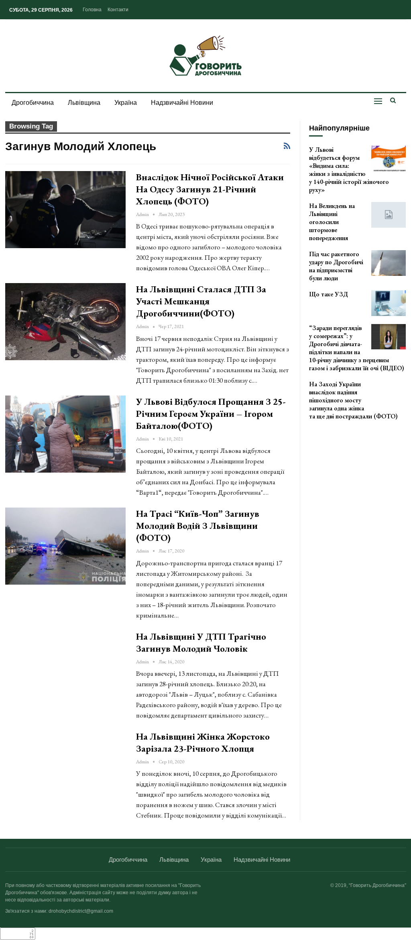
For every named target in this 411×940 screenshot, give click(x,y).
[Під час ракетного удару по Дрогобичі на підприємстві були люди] (388, 263)
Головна (92, 9)
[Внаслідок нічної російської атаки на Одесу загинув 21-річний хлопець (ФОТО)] (65, 209)
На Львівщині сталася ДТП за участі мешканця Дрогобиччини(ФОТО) (201, 301)
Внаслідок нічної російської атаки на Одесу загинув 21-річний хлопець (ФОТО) (210, 189)
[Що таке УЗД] (388, 303)
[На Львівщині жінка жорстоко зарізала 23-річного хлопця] (65, 768)
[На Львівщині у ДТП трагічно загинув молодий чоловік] (65, 669)
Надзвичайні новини (182, 102)
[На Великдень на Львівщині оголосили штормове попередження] (388, 215)
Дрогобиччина (33, 102)
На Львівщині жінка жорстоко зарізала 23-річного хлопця (203, 742)
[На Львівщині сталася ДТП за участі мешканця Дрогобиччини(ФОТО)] (65, 321)
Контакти (118, 9)
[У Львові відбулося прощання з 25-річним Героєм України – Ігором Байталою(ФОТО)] (65, 434)
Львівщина (84, 102)
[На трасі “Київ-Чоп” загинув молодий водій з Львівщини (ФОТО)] (65, 546)
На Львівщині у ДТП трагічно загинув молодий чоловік (201, 642)
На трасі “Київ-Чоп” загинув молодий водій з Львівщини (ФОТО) (197, 526)
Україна (125, 102)
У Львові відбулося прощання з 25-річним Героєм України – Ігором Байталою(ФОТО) (211, 414)
